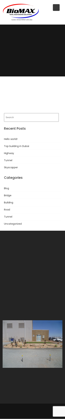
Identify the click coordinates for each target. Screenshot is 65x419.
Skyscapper (11, 167)
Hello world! (11, 139)
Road (7, 209)
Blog (6, 188)
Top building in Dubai (16, 146)
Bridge (7, 195)
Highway (9, 153)
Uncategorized (13, 223)
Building (8, 202)
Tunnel (8, 160)
